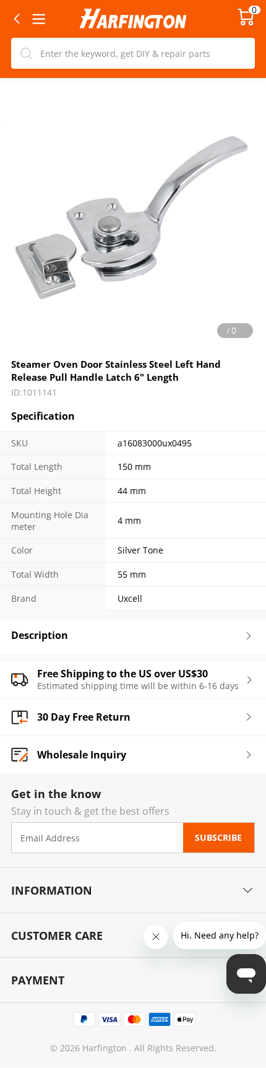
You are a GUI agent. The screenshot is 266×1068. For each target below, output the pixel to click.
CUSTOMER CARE (57, 935)
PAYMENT (37, 980)
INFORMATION (51, 890)
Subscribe (218, 838)
